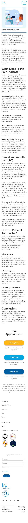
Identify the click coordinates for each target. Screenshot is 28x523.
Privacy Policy (21, 507)
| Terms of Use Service (21, 510)
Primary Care (14, 343)
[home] (6, 3)
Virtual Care (14, 372)
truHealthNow (6, 509)
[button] (24, 3)
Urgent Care (14, 357)
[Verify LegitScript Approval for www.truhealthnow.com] (13, 443)
